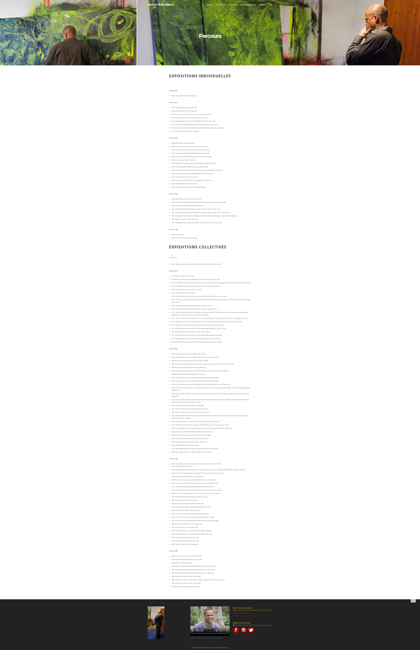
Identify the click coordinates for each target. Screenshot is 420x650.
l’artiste (233, 5)
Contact (263, 5)
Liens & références (248, 5)
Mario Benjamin (161, 4)
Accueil (209, 5)
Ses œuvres (221, 5)
